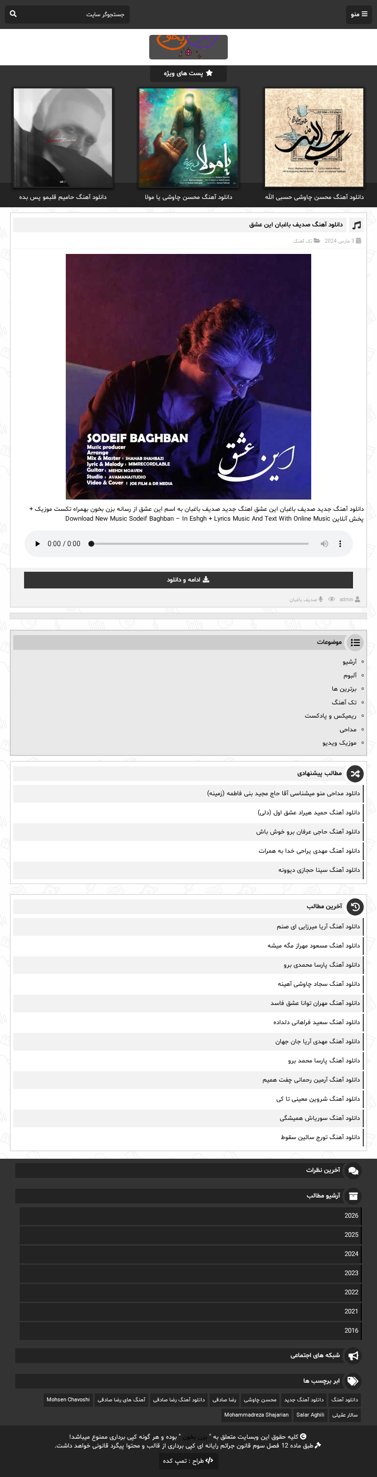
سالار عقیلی (345, 1415)
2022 (351, 1292)
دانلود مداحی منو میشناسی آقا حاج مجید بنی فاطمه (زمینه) (283, 793)
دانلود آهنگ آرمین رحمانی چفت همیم (311, 1080)
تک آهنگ (302, 241)
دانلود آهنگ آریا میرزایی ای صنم (318, 926)
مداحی (348, 729)
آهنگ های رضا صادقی (121, 1400)
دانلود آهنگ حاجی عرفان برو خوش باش (308, 832)
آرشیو (349, 662)
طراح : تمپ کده (183, 1461)
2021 (351, 1312)
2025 (351, 1235)
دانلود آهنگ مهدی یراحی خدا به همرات (309, 851)
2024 (351, 1254)
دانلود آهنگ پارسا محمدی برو (322, 965)
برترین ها (344, 689)
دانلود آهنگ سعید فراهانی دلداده (316, 1022)
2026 (351, 1216)
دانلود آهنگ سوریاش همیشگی (320, 1118)
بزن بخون (195, 1437)
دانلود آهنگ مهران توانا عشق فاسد (315, 1003)
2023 (351, 1273)
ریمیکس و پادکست (330, 716)
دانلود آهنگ (344, 1400)
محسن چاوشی (260, 1400)
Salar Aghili (310, 1415)
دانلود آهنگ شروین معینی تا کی (318, 1099)
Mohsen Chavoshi (68, 1400)
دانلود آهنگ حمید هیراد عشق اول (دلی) (309, 812)
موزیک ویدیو (339, 743)
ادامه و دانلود (183, 580)
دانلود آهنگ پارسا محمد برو (324, 1061)
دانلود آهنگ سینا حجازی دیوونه (319, 870)
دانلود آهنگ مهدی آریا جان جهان (317, 1041)
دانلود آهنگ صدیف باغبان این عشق (296, 225)
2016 (351, 1331)
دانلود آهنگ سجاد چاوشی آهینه (319, 984)
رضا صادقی (224, 1400)
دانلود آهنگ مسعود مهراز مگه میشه (314, 946)
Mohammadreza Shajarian (256, 1415)
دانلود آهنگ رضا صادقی (179, 1400)
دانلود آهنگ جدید (303, 1400)
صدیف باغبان (303, 600)
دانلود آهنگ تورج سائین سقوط (320, 1137)
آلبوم (350, 675)
